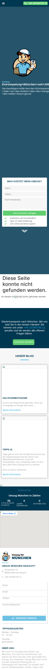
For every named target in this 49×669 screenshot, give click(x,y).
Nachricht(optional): (11, 605)
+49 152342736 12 (34, 327)
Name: (5, 585)
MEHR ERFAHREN (12, 410)
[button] (3, 3)
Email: (5, 592)
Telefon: (6, 598)
